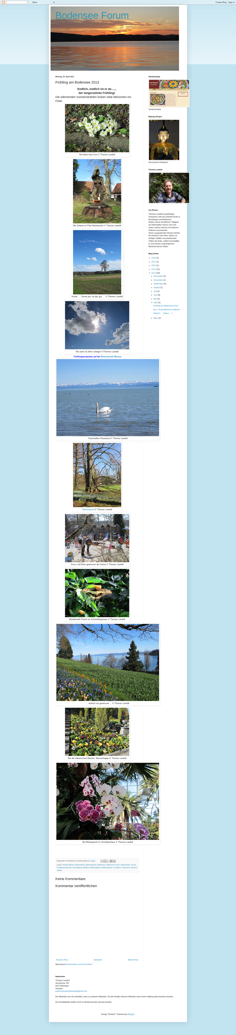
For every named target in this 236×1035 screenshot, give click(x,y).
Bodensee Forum (92, 15)
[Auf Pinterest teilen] (114, 861)
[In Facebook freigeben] (111, 861)
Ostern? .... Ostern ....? (162, 313)
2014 (153, 269)
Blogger (131, 1014)
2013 (153, 273)
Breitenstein (125, 865)
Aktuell (65, 865)
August (157, 287)
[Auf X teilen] (108, 861)
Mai (155, 299)
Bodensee (101, 865)
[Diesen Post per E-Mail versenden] (102, 861)
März (156, 318)
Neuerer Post (62, 960)
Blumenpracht (91, 865)
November (158, 280)
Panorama (126, 867)
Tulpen (59, 870)
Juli (155, 291)
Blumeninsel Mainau (111, 356)
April (156, 302)
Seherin (134, 867)
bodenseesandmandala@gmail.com (71, 991)
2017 (153, 262)
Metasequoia (88, 509)
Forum (133, 865)
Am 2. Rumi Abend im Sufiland (166, 309)
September (159, 284)
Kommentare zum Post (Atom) (79, 964)
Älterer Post (133, 960)
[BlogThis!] (105, 861)
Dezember (158, 276)
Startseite (98, 960)
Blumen (71, 865)
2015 (153, 265)
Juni (156, 295)
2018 (153, 258)
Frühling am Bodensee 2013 (165, 306)
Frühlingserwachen (64, 867)
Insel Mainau (77, 867)
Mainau (86, 867)
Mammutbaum (95, 867)
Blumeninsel (80, 865)
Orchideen (117, 867)
